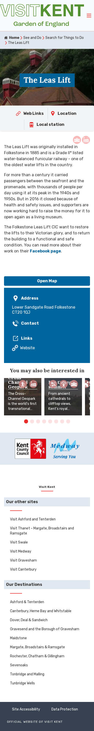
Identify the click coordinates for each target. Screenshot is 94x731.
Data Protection (64, 709)
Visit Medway (20, 551)
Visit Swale (19, 542)
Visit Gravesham (23, 560)
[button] (26, 421)
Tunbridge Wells (22, 683)
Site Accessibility (26, 709)
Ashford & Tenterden (27, 602)
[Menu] (89, 15)
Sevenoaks (19, 665)
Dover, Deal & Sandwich (29, 620)
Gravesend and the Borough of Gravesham (44, 629)
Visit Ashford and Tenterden (33, 519)
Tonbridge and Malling (27, 674)
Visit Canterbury (23, 569)
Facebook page (45, 251)
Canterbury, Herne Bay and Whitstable (40, 611)
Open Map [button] (47, 281)
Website (27, 347)
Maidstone (18, 638)
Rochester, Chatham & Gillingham (37, 656)
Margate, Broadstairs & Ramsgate (37, 647)
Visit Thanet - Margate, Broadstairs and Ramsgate (42, 530)
